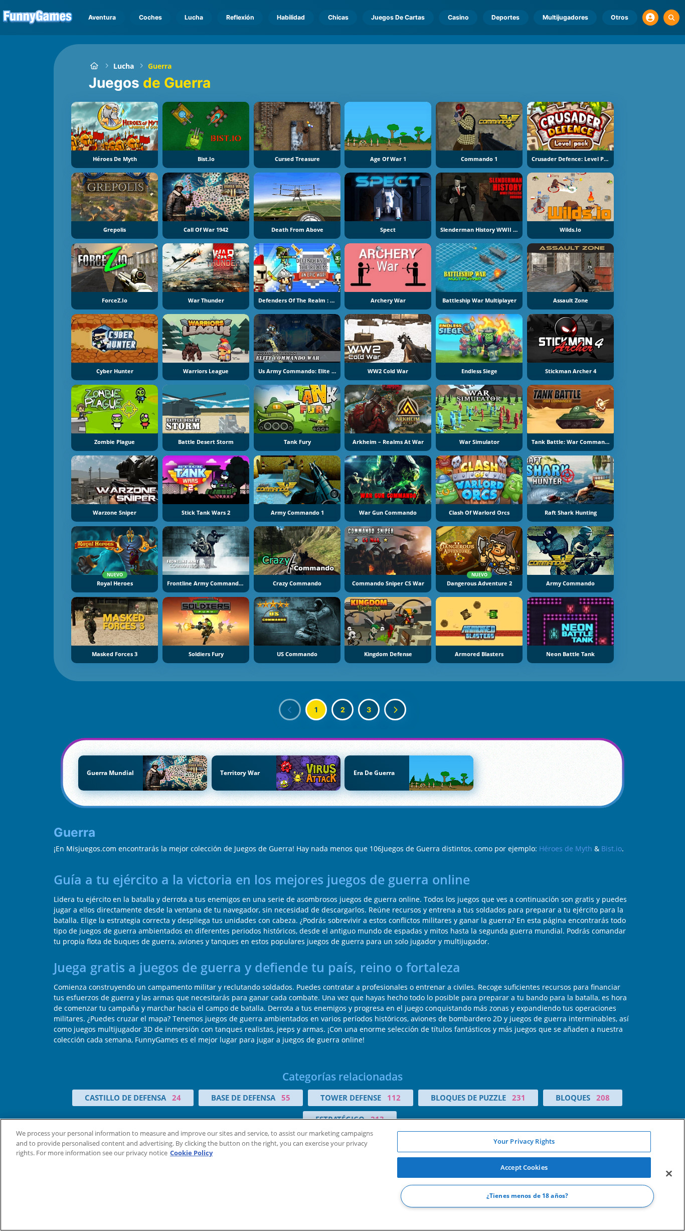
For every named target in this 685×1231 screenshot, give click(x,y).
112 (394, 1098)
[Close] (669, 1174)
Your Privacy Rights (524, 1141)
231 (519, 1098)
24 (176, 1098)
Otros (619, 17)
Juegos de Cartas (398, 17)
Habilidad (291, 17)
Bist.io (611, 848)
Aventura (102, 17)
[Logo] (38, 17)
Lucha (194, 17)
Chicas (338, 17)
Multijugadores (565, 17)
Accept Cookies (524, 1167)
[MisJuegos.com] (94, 66)
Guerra (160, 66)
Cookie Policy (191, 1152)
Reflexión (240, 17)
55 (285, 1098)
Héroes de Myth (565, 848)
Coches (150, 17)
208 (603, 1098)
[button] (650, 18)
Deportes (505, 17)
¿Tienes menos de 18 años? (527, 1196)
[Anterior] (290, 710)
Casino (458, 17)
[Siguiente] (395, 710)
